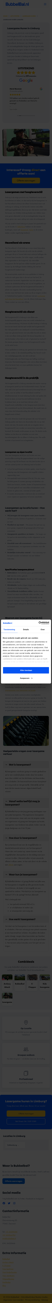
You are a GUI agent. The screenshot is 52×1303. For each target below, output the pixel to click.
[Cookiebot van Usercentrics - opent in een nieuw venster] (38, 622)
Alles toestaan (26, 670)
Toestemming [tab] (9, 629)
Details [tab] (26, 629)
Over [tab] (43, 629)
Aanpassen (24, 678)
